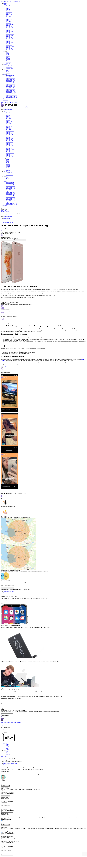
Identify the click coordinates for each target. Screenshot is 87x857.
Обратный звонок (13, 102)
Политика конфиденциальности (10, 763)
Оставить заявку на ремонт (19, 239)
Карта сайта (6, 764)
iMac (4, 176)
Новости (8, 754)
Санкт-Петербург (8, 109)
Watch (4, 181)
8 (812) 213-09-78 (4, 102)
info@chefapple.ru (5, 724)
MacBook (5, 171)
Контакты (5, 205)
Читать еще (3, 366)
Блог (7, 751)
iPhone (4, 111)
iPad (4, 158)
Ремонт (5, 743)
